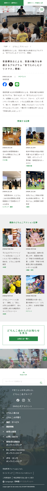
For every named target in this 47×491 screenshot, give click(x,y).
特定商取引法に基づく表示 (24, 478)
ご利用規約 (7, 478)
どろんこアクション (20, 46)
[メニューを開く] (41, 9)
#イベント (22, 76)
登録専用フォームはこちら (13, 469)
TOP (6, 46)
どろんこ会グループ (22, 394)
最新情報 (10, 427)
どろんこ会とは (12, 413)
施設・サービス (12, 422)
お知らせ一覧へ (23, 339)
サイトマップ (8, 473)
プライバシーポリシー (23, 473)
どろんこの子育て (13, 417)
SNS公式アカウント (22, 406)
